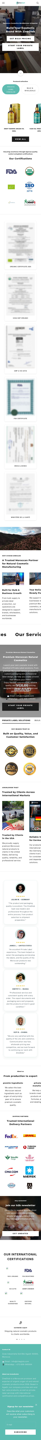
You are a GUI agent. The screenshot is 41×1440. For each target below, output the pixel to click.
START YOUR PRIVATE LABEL (20, 46)
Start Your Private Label (20, 706)
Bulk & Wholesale (30, 89)
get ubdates (20, 1233)
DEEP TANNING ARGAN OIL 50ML (14, 130)
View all (20, 139)
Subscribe (20, 1432)
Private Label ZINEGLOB (10, 89)
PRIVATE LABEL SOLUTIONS (16, 720)
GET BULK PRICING (20, 39)
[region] (20, 1328)
